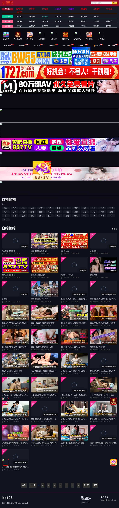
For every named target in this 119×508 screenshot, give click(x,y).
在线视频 (8, 26)
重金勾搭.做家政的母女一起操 (42, 347)
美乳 (58, 208)
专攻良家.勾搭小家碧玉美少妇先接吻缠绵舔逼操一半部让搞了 (24, 395)
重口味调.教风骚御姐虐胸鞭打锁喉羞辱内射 (76, 323)
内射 (93, 216)
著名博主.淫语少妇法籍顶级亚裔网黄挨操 (46, 371)
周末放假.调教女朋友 (97, 347)
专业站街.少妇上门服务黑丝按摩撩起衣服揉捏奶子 (49, 395)
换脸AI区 (84, 21)
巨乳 (67, 208)
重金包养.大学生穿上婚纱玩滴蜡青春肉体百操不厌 (20, 323)
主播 (111, 212)
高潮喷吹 (96, 26)
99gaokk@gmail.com (108, 500)
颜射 (67, 216)
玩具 (5, 212)
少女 (102, 212)
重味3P (19, 26)
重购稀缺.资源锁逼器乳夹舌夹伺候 (73, 347)
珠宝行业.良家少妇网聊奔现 (12, 371)
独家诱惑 (71, 26)
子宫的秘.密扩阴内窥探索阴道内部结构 (16, 443)
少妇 (93, 212)
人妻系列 (32, 26)
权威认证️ (37, 46)
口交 (5, 216)
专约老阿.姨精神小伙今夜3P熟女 (102, 395)
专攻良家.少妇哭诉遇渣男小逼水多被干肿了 (17, 419)
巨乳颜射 (109, 26)
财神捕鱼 (111, 46)
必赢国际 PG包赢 (67, 275)
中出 (84, 216)
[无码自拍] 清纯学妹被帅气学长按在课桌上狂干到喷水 (21, 467)
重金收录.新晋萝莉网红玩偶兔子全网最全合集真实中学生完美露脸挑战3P (57, 419)
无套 (102, 216)
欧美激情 (96, 16)
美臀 (76, 208)
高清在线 (8, 16)
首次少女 (84, 26)
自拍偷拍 (45, 16)
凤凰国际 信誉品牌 (38, 275)
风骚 (32, 208)
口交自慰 (32, 21)
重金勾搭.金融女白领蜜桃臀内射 (43, 323)
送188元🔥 (67, 46)
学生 (67, 212)
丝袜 (93, 208)
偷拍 (5, 208)
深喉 (14, 216)
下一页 (86, 485)
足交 (23, 216)
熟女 (58, 212)
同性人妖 (71, 21)
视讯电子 (82, 46)
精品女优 (58, 21)
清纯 (49, 208)
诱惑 (41, 208)
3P (111, 216)
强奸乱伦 (45, 21)
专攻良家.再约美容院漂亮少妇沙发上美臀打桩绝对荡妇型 (81, 419)
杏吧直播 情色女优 (8, 275)
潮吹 (32, 212)
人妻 (84, 212)
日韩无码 (84, 16)
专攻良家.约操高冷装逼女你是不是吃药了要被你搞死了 (51, 443)
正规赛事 (22, 46)
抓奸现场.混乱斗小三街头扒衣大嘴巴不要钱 (76, 395)
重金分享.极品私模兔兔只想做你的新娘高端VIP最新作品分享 (82, 299)
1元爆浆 (52, 46)
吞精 (76, 216)
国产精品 (20, 16)
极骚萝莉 (45, 26)
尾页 (95, 485)
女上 (58, 216)
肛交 (49, 216)
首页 (23, 485)
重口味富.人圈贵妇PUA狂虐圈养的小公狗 (16, 347)
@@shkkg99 (85, 502)
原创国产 (71, 16)
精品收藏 (8, 21)
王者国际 (5, 299)
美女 (76, 212)
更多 (113, 229)
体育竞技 (7, 46)
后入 (41, 216)
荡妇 (49, 212)
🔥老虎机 (96, 46)
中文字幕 (58, 16)
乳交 (32, 216)
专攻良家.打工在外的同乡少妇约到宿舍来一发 (77, 371)
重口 (5, 220)
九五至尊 (93, 251)
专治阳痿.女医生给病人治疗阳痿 (72, 443)
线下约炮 (93, 275)
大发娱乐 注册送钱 (8, 251)
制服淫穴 (20, 21)
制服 (111, 208)
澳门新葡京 (65, 251)
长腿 (84, 208)
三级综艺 (96, 21)
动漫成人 (109, 21)
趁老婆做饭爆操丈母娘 (39, 251)
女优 (41, 212)
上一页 (32, 485)
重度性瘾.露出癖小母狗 (39, 299)
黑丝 (102, 208)
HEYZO (58, 26)
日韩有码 (32, 16)
